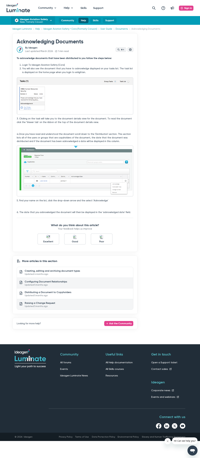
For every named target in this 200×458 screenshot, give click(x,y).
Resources (112, 375)
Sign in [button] (188, 8)
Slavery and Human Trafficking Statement (163, 437)
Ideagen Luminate (22, 29)
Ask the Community (120, 323)
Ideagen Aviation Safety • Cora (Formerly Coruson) (70, 29)
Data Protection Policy (103, 437)
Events (64, 368)
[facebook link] (158, 426)
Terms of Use (82, 437)
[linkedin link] (166, 426)
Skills (83, 8)
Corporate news (161, 390)
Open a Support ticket (164, 362)
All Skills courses (115, 368)
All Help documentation (119, 362)
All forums (65, 362)
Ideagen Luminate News (74, 375)
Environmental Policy (128, 437)
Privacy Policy (65, 437)
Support (98, 8)
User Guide (106, 29)
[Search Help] (154, 8)
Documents (122, 29)
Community (68, 21)
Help (83, 21)
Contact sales (160, 368)
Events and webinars (163, 396)
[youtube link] (182, 426)
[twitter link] (174, 426)
